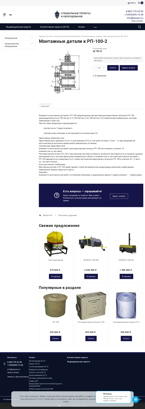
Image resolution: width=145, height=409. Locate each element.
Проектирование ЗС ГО (38, 375)
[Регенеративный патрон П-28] (91, 306)
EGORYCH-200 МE (91, 260)
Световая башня (55, 260)
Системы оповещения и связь (40, 378)
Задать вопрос (119, 196)
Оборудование (11, 38)
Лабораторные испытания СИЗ (41, 389)
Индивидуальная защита (18, 27)
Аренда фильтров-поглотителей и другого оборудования (45, 385)
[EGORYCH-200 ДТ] (126, 244)
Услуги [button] (81, 27)
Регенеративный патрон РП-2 (126, 322)
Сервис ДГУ (33, 381)
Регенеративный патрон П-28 (91, 322)
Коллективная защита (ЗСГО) (54, 27)
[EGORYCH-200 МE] (91, 244)
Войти (133, 3)
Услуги (32, 357)
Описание (45, 106)
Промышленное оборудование (12, 45)
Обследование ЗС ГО (37, 361)
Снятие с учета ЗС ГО (37, 372)
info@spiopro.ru (13, 369)
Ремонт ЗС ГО (34, 364)
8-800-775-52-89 (14, 362)
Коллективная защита (77, 357)
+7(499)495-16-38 (15, 365)
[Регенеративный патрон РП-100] (55, 306)
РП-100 (55, 322)
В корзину (55, 276)
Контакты (12, 357)
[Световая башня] (55, 244)
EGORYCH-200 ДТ (126, 260)
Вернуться (47, 215)
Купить (55, 338)
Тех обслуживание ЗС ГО (38, 367)
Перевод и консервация (38, 369)
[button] (95, 26)
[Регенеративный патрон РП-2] (126, 306)
